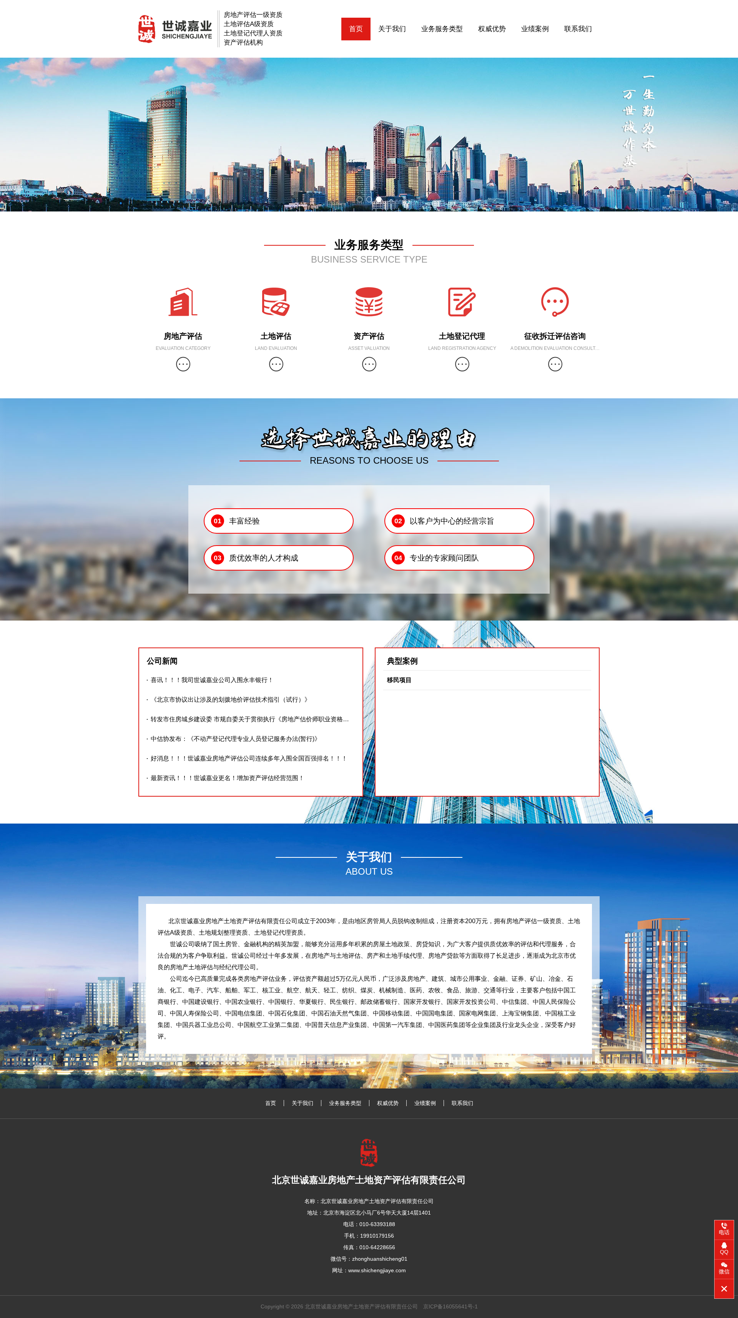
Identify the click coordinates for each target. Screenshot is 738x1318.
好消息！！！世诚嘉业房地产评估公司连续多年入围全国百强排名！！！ (249, 758)
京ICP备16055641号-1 (450, 1306)
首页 (356, 29)
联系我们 (578, 29)
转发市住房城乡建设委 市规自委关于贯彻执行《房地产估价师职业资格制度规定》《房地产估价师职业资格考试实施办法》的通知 (253, 719)
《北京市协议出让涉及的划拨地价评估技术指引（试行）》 (231, 699)
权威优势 (492, 29)
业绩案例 (535, 29)
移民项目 (399, 680)
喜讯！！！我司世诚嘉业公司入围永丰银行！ (212, 680)
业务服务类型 (442, 29)
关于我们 (392, 29)
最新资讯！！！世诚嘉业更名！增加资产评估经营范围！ (227, 778)
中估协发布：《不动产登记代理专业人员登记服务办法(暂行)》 (236, 739)
